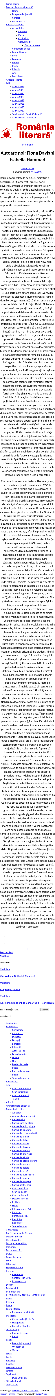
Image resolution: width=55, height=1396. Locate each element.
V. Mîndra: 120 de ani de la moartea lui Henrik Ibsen (27, 1003)
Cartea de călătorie (21, 1130)
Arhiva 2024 (18, 93)
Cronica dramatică (21, 1088)
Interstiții (16, 1047)
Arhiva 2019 (18, 111)
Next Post (4, 956)
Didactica (17, 1037)
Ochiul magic (24, 42)
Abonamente (18, 21)
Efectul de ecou (32, 45)
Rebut (15, 1336)
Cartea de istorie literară (24, 1161)
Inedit (9, 1299)
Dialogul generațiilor (16, 1243)
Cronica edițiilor (20, 1188)
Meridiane (17, 76)
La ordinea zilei (19, 1054)
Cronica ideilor (19, 1192)
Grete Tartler (27, 168)
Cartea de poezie (20, 1168)
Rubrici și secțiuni (15, 25)
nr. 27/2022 (36, 172)
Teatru (15, 1099)
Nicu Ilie (16, 1391)
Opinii (15, 1061)
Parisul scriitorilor (21, 1326)
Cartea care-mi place (22, 1123)
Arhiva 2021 (18, 104)
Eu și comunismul (14, 1268)
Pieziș (15, 1068)
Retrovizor (17, 1223)
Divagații (16, 1040)
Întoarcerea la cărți (21, 1209)
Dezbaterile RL (13, 1240)
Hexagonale (18, 1323)
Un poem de (18, 1347)
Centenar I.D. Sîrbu (21, 1278)
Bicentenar (17, 1274)
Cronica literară (20, 1195)
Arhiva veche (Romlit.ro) (24, 118)
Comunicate (12, 1230)
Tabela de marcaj (20, 1078)
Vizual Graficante (29, 1391)
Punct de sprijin (20, 1216)
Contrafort (23, 38)
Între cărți (17, 1212)
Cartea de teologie (21, 1181)
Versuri (15, 1350)
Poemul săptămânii (21, 1343)
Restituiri (10, 1364)
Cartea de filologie (21, 1147)
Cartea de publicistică (23, 1175)
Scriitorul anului (14, 1367)
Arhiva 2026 (18, 87)
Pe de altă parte (20, 1064)
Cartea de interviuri (22, 1154)
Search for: (5, 1010)
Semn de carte (19, 1226)
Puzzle (21, 35)
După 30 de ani (19, 1378)
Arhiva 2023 (18, 97)
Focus (15, 1206)
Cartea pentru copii (21, 1185)
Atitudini (10, 1102)
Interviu (16, 69)
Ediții (8, 83)
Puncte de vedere (20, 1071)
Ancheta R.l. (12, 1082)
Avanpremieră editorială (18, 1106)
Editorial (22, 31)
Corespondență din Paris (24, 1319)
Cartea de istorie (20, 1157)
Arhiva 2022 (18, 100)
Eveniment (11, 1271)
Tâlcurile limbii (13, 1381)
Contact (16, 18)
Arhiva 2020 (18, 107)
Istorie (9, 1305)
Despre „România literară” (19, 7)
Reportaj (10, 1361)
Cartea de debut (20, 1140)
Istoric (15, 11)
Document (11, 1247)
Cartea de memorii (21, 1164)
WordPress (41, 1394)
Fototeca (16, 59)
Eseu (14, 56)
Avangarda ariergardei (23, 1116)
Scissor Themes (7, 1394)
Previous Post (6, 952)
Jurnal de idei (19, 1051)
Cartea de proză (20, 1171)
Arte (14, 73)
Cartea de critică (20, 1137)
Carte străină (18, 1119)
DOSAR (9, 1254)
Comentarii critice (21, 49)
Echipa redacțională (22, 14)
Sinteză (9, 1371)
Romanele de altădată (23, 1312)
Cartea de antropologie (23, 1126)
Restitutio (17, 1219)
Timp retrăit (12, 1385)
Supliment (11, 1374)
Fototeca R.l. (12, 1288)
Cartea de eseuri (20, 1144)
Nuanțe (15, 1057)
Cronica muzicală (20, 1095)
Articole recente (14, 80)
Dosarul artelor (13, 1257)
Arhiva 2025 (18, 90)
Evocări (9, 1285)
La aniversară (19, 1281)
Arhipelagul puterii (10, 989)
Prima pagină (12, 4)
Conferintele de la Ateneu (19, 1233)
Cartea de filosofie (21, 1150)
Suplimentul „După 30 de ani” (27, 114)
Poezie (15, 63)
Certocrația (18, 1030)
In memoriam (13, 1292)
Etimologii (11, 1264)
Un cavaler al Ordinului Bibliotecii (17, 976)
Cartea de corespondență (24, 1133)
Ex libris (16, 1202)
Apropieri (17, 1113)
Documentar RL (14, 1250)
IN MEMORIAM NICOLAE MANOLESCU (25, 1295)
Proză (15, 66)
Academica (11, 1023)
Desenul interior (20, 1199)
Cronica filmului (20, 1092)
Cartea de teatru (20, 1178)
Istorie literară (19, 52)
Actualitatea (18, 28)
